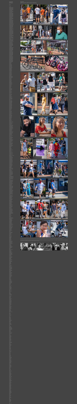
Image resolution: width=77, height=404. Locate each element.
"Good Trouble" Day (11, 39)
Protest (10, 309)
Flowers (10, 355)
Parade (10, 335)
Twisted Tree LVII (10, 161)
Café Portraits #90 (11, 48)
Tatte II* (10, 93)
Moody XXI (10, 285)
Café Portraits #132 (11, 11)
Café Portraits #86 (11, 51)
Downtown (10, 300)
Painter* (10, 266)
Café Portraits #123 (11, 18)
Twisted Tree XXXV (11, 181)
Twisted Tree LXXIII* (11, 139)
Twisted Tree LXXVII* (11, 131)
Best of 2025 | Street (11, 23)
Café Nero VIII (10, 151)
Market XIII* (10, 247)
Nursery (10, 369)
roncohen (11, 1)
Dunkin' (10, 90)
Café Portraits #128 (11, 14)
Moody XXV (10, 276)
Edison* (10, 319)
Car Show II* (10, 71)
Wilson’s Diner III (11, 225)
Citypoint (10, 310)
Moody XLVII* (10, 211)
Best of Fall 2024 (11, 59)
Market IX (10, 337)
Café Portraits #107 (11, 30)
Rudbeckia (10, 237)
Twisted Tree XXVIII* (11, 190)
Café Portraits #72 (11, 61)
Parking (10, 297)
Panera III (10, 154)
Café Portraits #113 (11, 25)
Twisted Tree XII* (11, 217)
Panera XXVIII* (10, 104)
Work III (10, 277)
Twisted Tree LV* (10, 162)
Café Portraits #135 (11, 9)
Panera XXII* (10, 108)
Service (10, 322)
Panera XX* (10, 109)
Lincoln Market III (11, 135)
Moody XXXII (10, 268)
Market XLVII (10, 68)
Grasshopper (10, 376)
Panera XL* (10, 96)
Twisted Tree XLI (10, 174)
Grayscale (10, 296)
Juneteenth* (10, 148)
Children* (10, 258)
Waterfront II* (10, 133)
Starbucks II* (10, 117)
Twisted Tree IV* (10, 252)
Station (10, 331)
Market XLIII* (10, 72)
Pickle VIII (10, 149)
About (10, 4)
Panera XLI (10, 95)
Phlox (9, 368)
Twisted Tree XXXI (11, 187)
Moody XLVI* (10, 219)
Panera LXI (10, 78)
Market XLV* (10, 69)
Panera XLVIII (10, 89)
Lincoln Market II (11, 137)
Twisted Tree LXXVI (11, 132)
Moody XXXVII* (10, 254)
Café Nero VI (10, 163)
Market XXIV (10, 198)
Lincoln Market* (10, 140)
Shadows (10, 274)
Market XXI (10, 202)
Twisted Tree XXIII (11, 195)
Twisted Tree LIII (10, 164)
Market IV (10, 384)
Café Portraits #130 (11, 13)
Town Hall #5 (10, 10)
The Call (10, 244)
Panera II (10, 169)
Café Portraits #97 (11, 40)
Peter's (9, 194)
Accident (10, 339)
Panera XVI (10, 113)
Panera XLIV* (10, 92)
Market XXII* (10, 201)
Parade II (10, 326)
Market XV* (10, 239)
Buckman (10, 323)
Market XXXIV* (10, 134)
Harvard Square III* (11, 122)
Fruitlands (10, 379)
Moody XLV (10, 221)
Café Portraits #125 (11, 16)
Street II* (10, 284)
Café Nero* (10, 185)
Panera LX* (10, 79)
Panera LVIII (10, 80)
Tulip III (10, 260)
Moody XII (10, 302)
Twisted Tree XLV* (11, 172)
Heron (9, 330)
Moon (9, 352)
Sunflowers (10, 294)
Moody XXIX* (10, 270)
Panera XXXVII (10, 98)
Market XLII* (10, 74)
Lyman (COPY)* (11, 67)
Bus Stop (10, 400)
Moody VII (10, 308)
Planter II (10, 367)
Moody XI (10, 303)
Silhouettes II (10, 146)
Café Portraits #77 (11, 57)
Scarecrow (10, 382)
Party (9, 334)
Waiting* (10, 263)
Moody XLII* (10, 228)
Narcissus (10, 315)
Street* (10, 292)
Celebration (10, 324)
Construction (10, 288)
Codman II (10, 304)
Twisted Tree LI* (10, 165)
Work (9, 305)
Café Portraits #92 (11, 45)
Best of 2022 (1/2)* (11, 177)
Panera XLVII (10, 66)
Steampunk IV (10, 218)
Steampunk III (10, 342)
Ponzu (9, 179)
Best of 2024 (10, 55)
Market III (10, 385)
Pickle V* (10, 216)
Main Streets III (10, 206)
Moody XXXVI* (10, 256)
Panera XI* (10, 119)
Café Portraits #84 (11, 52)
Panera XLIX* (10, 88)
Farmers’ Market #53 (11, 38)
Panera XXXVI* (10, 99)
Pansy (9, 370)
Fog (9, 350)
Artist (9, 364)
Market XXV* (10, 197)
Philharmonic (10, 327)
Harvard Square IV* (11, 121)
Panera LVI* (10, 83)
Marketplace (10, 333)
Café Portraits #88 (11, 49)
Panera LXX (10, 62)
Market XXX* (10, 188)
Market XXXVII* (10, 128)
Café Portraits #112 (11, 26)
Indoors (10, 278)
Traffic (9, 346)
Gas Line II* (10, 255)
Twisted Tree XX (10, 199)
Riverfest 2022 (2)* (11, 212)
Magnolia (10, 373)
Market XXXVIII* (11, 126)
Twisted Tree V (10, 251)
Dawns (10, 353)
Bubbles (10, 321)
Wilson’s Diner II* (11, 249)
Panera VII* (10, 124)
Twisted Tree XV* (11, 209)
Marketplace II (10, 332)
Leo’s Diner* (10, 112)
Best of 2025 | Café (11, 24)
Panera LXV (10, 73)
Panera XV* (10, 114)
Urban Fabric (10, 19)
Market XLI (10, 75)
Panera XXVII (10, 105)
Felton (9, 317)
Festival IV (10, 150)
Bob (9, 290)
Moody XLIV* (10, 222)
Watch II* (10, 279)
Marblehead (10, 380)
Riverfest (10, 389)
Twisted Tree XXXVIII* (11, 176)
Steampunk (10, 392)
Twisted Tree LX (10, 159)
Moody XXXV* (10, 257)
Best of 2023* (10, 115)
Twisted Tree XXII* (11, 196)
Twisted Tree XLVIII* (11, 168)
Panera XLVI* (10, 91)
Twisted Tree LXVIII (11, 145)
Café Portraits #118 (11, 21)
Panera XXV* (10, 106)
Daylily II (10, 307)
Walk (9, 394)
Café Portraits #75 (11, 58)
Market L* (10, 63)
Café (9, 396)
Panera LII (10, 86)
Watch (10, 316)
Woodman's (10, 361)
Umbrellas (10, 388)
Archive (10, 347)
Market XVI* (10, 236)
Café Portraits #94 (11, 44)
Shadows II (10, 240)
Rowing (10, 318)
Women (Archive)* (11, 226)
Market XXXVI (10, 129)
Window (10, 250)
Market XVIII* (10, 207)
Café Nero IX (10, 141)
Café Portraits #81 (11, 54)
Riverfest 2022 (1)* (11, 213)
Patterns (10, 395)
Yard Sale (10, 387)
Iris (9, 312)
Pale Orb (10, 349)
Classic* (10, 234)
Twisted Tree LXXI (11, 142)
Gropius (10, 338)
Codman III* (10, 273)
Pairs (9, 264)
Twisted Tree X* (10, 220)
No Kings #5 (10, 34)
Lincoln (10, 363)
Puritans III (10, 344)
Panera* (10, 175)
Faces (9, 343)
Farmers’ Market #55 (11, 35)
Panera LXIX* (10, 64)
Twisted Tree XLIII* (11, 173)
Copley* (10, 147)
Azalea (10, 372)
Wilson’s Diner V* (11, 76)
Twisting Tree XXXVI (11, 180)
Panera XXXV (10, 100)
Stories (10, 6)
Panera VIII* (10, 123)
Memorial (10, 336)
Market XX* (10, 203)
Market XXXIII (10, 136)
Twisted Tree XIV (10, 210)
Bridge (10, 313)
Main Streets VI (10, 182)
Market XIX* (10, 205)
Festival (10, 359)
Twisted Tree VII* (11, 246)
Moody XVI (10, 298)
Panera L (10, 87)
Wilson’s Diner (10, 253)
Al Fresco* (10, 233)
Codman (10, 381)
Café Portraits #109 (11, 28)
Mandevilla (10, 291)
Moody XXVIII (10, 272)
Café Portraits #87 (11, 50)
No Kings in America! (11, 47)
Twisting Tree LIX (10, 160)
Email (10, 5)
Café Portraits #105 (11, 31)
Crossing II (10, 245)
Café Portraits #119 (11, 20)
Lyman (10, 341)
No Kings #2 (10, 46)
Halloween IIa (10, 329)
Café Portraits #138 (11, 7)
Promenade (10, 267)
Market (10, 390)
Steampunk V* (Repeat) (11, 155)
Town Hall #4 (10, 12)
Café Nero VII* (10, 158)
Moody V (10, 320)
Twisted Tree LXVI (11, 152)
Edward (10, 383)
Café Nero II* (10, 184)
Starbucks (10, 397)
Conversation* (10, 223)
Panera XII (10, 118)
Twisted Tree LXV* (11, 153)
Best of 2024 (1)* (11, 77)
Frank (9, 289)
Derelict (10, 399)
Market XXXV (10, 130)
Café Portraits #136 (11, 8)
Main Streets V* (10, 183)
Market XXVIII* (10, 191)
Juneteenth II (10, 81)
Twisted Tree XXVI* (11, 192)
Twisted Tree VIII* (11, 243)
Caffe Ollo (10, 97)
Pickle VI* (10, 214)
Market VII (10, 366)
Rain (9, 325)
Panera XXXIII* (10, 101)
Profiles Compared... (11, 224)
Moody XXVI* (10, 275)
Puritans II (10, 345)
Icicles (9, 354)
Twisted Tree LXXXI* (11, 125)
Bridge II (10, 293)
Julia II (9, 235)
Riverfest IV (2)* (10, 241)
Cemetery (10, 377)
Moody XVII (10, 295)
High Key (10, 238)
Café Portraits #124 (11, 17)
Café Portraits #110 (11, 27)
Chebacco (10, 391)
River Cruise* (10, 138)
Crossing (10, 265)
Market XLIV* (10, 70)
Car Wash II (10, 280)
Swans (10, 351)
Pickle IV (10, 269)
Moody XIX (10, 287)
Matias (10, 286)
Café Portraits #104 (11, 32)
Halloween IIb (10, 328)
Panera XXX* (10, 103)
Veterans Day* (10, 227)
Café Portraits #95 (11, 43)
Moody (10, 375)
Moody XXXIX (10, 230)
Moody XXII (10, 282)
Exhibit (10, 356)
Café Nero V (10, 170)
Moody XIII (10, 301)
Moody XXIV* (10, 281)
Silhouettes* (10, 167)
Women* (10, 271)
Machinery (10, 358)
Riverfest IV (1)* (10, 242)
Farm (9, 398)
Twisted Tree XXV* (11, 193)
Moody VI (10, 314)
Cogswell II (10, 357)
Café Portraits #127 (11, 15)
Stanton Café (10, 120)
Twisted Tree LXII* (11, 157)
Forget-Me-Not (10, 311)
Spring (10, 393)
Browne (10, 340)
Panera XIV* (10, 116)
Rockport (10, 362)
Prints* (10, 231)
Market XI (10, 306)
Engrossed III (10, 204)
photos (11, 3)
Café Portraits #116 (11, 22)
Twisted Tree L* (10, 166)
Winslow (10, 360)
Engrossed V (10, 200)
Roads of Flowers (11, 178)
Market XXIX (10, 189)
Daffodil (10, 348)
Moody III (10, 374)
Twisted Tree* (10, 261)
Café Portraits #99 (11, 37)
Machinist (10, 365)
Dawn (9, 401)
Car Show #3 (10, 36)
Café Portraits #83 (11, 53)
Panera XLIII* (10, 94)
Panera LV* (10, 84)
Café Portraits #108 (11, 29)
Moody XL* (10, 229)
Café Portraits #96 (11, 42)
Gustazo (10, 299)
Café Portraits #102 (11, 33)
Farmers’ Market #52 (11, 41)
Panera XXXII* (10, 102)
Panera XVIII (10, 111)
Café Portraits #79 (11, 56)
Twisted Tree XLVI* (11, 171)
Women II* (10, 259)
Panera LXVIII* (10, 65)
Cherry (10, 371)
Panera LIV (10, 85)
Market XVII (10, 215)
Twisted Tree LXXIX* (11, 127)
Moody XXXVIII (10, 232)
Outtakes (10, 262)
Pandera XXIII (10, 107)
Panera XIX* (10, 110)
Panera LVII (10, 82)
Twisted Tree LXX (10, 143)
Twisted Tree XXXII (11, 186)
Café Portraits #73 (11, 60)
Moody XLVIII (10, 208)
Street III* (10, 283)
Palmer (10, 378)
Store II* (10, 248)
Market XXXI (10, 144)
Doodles (10, 386)
